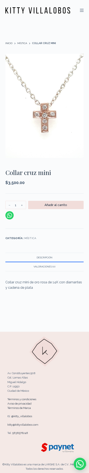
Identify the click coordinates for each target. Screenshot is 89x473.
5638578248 (20, 433)
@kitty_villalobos (21, 416)
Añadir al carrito (55, 205)
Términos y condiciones (21, 399)
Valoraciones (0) (44, 266)
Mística (30, 238)
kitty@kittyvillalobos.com (22, 424)
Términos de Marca (19, 408)
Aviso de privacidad (19, 403)
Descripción (44, 257)
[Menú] (82, 10)
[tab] (44, 257)
